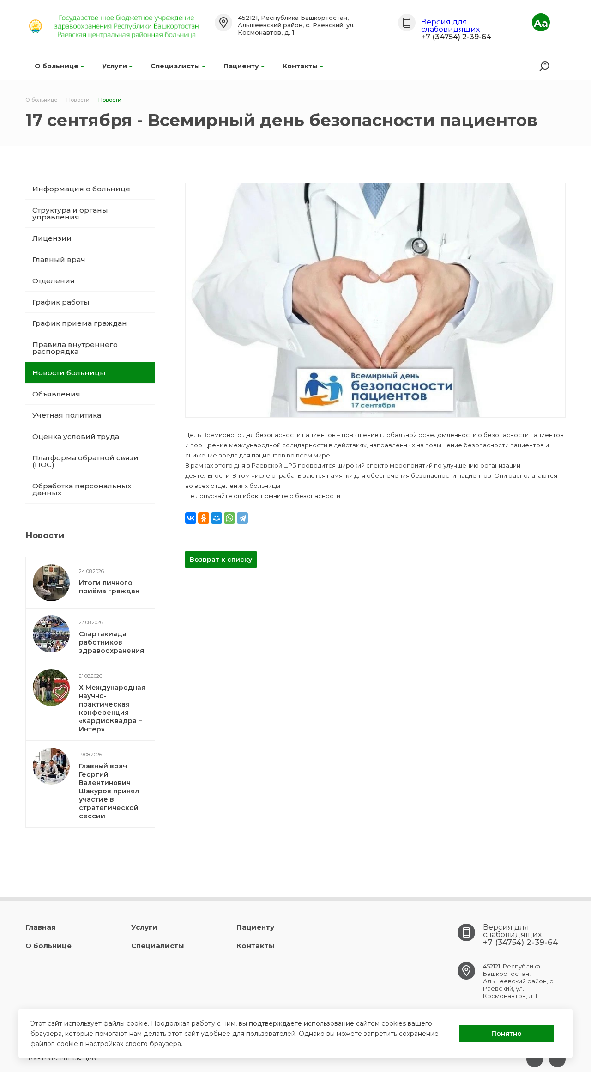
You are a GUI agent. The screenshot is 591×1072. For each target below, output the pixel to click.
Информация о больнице (81, 188)
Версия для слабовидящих (450, 26)
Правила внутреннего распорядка (75, 348)
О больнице (56, 66)
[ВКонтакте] (190, 518)
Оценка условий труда (75, 436)
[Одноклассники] (203, 518)
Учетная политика (66, 415)
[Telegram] (242, 518)
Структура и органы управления (70, 213)
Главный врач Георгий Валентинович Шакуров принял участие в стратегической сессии (109, 791)
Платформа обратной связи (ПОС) (85, 461)
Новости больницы (69, 372)
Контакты (300, 66)
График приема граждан (79, 323)
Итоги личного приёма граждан (109, 587)
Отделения (53, 280)
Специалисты (175, 66)
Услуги (114, 66)
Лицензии (52, 238)
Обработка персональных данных (81, 489)
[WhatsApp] (229, 518)
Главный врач (58, 259)
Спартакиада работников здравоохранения (111, 642)
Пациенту (241, 66)
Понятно (506, 1033)
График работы (61, 302)
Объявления (56, 394)
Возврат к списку (221, 559)
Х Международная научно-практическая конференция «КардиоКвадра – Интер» (112, 708)
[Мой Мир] (216, 518)
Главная (40, 927)
